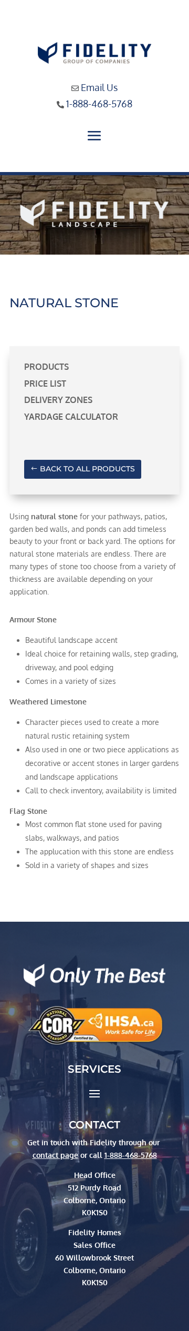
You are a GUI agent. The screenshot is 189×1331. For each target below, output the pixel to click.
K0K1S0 (95, 1282)
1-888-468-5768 (99, 103)
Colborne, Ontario (94, 1270)
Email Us (99, 87)
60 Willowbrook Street (94, 1257)
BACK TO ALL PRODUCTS (87, 468)
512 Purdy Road (94, 1187)
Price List (45, 383)
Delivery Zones (58, 400)
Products (46, 366)
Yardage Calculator (71, 416)
